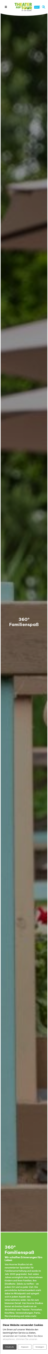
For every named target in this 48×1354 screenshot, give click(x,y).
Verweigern (39, 1347)
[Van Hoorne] (23, 7)
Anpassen (24, 1347)
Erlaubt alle (9, 1347)
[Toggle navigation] (6, 7)
